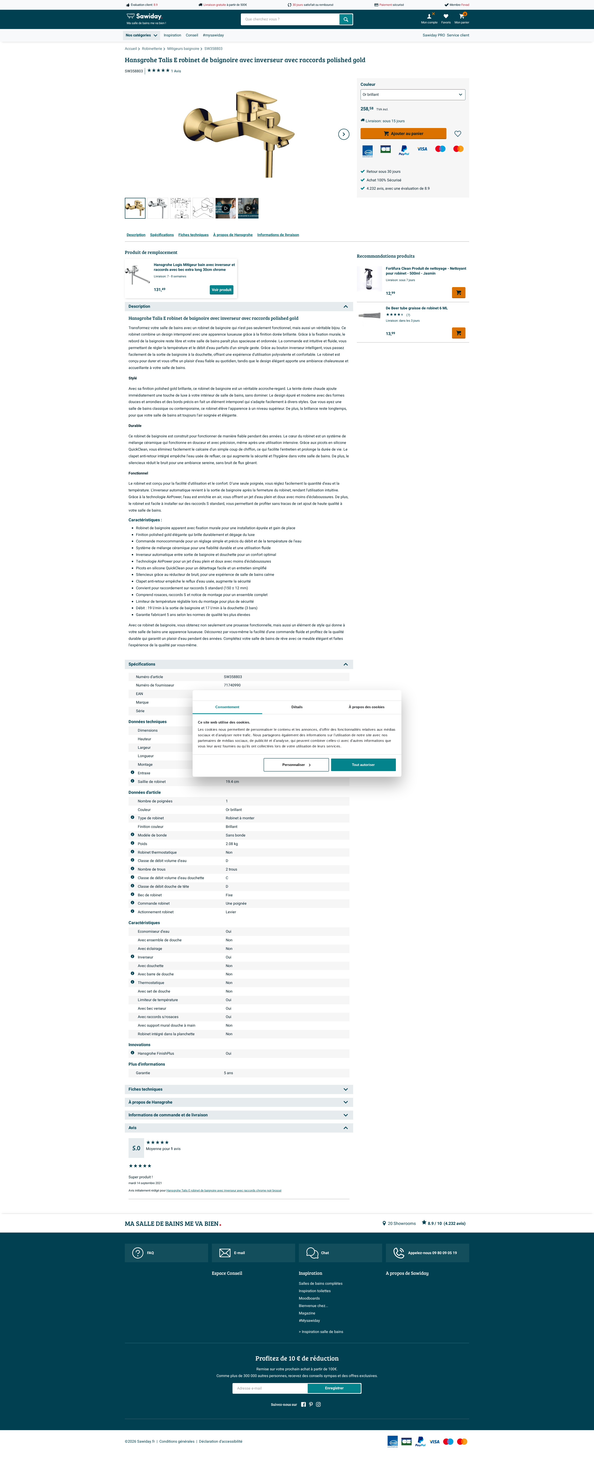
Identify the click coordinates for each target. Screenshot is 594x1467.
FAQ (150, 1253)
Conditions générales (176, 1441)
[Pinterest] (311, 1404)
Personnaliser (293, 765)
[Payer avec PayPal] (404, 150)
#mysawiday (213, 35)
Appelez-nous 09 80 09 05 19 (432, 1253)
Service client (458, 35)
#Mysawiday (309, 1320)
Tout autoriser (363, 765)
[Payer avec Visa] (422, 148)
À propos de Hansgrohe (233, 235)
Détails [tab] (297, 707)
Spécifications (162, 235)
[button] (457, 134)
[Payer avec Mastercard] (458, 148)
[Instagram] (318, 1404)
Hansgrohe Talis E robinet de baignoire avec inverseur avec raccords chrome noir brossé (223, 1190)
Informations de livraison (278, 235)
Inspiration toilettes (315, 1291)
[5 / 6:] (225, 208)
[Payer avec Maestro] (440, 148)
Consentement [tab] (227, 707)
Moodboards (309, 1298)
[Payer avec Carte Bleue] (386, 149)
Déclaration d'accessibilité (220, 1441)
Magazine (307, 1313)
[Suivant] (343, 134)
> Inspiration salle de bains (321, 1332)
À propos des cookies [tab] (366, 707)
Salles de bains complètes (320, 1283)
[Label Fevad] (367, 151)
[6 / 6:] (248, 208)
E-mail (239, 1253)
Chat (325, 1253)
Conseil (192, 35)
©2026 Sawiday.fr (140, 1441)
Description (136, 235)
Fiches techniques (193, 235)
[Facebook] (303, 1404)
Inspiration (172, 35)
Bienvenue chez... (313, 1306)
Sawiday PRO (434, 35)
